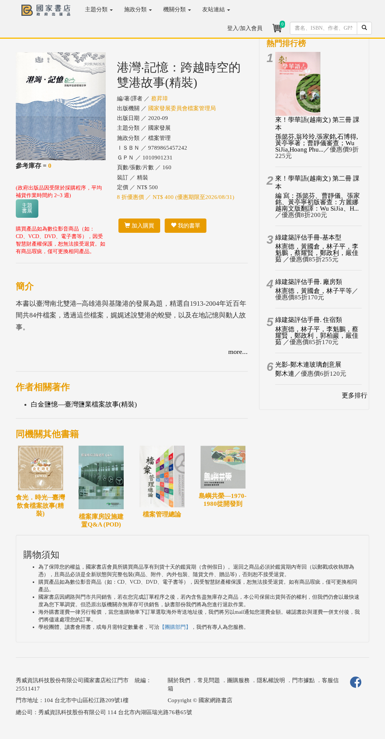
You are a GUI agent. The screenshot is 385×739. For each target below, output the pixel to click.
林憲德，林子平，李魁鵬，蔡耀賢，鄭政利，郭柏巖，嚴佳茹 (316, 336)
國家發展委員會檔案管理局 (182, 108)
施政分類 (136, 9)
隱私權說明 (271, 680)
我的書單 (188, 226)
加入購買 (142, 226)
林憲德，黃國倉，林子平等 (313, 290)
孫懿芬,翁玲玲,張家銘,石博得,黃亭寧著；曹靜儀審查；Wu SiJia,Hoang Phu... (316, 143)
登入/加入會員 (244, 28)
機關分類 (175, 9)
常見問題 (208, 680)
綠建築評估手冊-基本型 (308, 237)
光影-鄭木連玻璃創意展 (308, 364)
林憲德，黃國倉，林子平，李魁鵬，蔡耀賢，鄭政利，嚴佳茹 (316, 253)
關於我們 (179, 680)
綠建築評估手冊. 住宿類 (308, 319)
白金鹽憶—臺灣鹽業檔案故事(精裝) (84, 404)
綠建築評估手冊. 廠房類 (308, 281)
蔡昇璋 (159, 99)
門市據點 (303, 680)
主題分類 (97, 9)
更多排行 (354, 395)
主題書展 (27, 208)
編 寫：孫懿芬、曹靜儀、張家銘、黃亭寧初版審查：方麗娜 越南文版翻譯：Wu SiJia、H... (317, 202)
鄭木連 (284, 373)
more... (238, 351)
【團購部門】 (175, 627)
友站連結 (214, 9)
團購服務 (238, 680)
